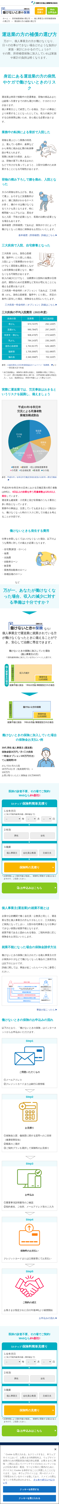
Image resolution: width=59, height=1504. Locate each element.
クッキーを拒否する (29, 1489)
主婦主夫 (47, 853)
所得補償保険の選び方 (21, 18)
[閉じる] (55, 1449)
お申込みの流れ (47, 1318)
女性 (43, 835)
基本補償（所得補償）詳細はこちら (36, 235)
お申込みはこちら (31, 887)
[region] (29, 1474)
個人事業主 (12, 853)
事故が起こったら (46, 1009)
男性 (16, 835)
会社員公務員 (29, 853)
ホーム (5, 18)
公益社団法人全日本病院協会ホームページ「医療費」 (29, 365)
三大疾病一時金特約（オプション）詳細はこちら (30, 304)
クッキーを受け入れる (29, 1498)
